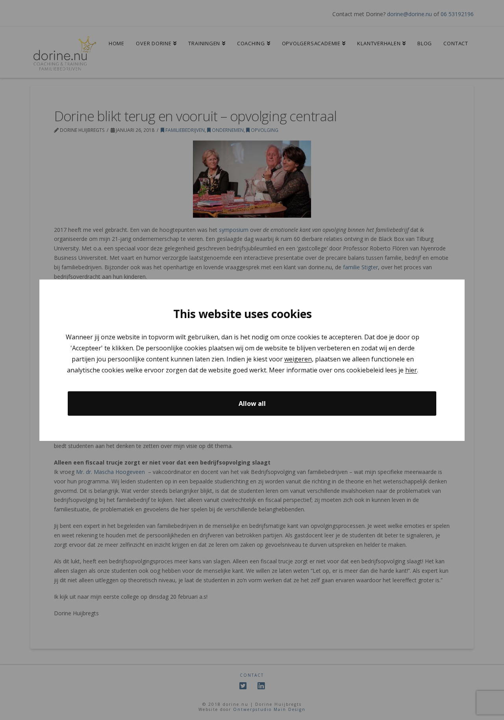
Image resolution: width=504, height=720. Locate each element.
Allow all (252, 403)
